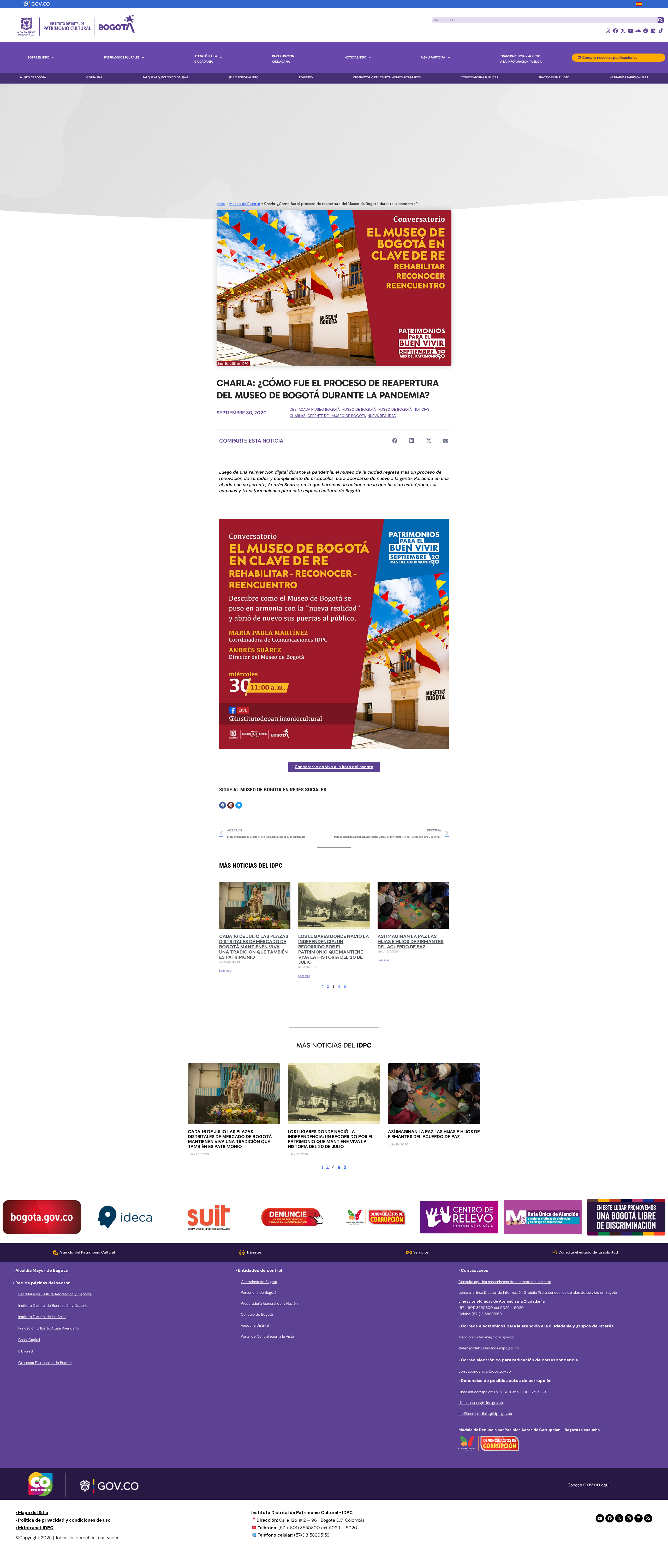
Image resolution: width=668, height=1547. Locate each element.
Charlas (298, 415)
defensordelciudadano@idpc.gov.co (488, 1348)
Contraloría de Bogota (259, 1281)
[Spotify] (645, 30)
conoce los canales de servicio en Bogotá (582, 1292)
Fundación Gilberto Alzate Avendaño (48, 1328)
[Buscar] (660, 20)
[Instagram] (607, 30)
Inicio (221, 203)
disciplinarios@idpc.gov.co (480, 1402)
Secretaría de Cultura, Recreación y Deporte (55, 1294)
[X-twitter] (623, 30)
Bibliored (25, 1351)
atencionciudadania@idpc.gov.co (486, 1337)
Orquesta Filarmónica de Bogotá (44, 1362)
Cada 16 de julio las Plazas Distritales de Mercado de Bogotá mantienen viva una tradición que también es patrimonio (253, 946)
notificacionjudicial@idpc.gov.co (485, 1413)
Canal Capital (29, 1339)
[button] (395, 441)
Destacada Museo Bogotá (315, 409)
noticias (422, 409)
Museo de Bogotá (244, 203)
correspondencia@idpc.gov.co (484, 1371)
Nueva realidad (382, 415)
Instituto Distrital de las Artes (42, 1316)
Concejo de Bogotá (257, 1314)
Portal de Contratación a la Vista (267, 1336)
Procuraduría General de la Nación (269, 1303)
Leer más (225, 971)
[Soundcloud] (638, 30)
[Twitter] (238, 805)
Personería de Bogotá (258, 1292)
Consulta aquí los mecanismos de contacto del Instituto (504, 1281)
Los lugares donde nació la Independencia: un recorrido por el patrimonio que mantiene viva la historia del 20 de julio (333, 949)
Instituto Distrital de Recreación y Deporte (53, 1305)
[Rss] (648, 1518)
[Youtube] (630, 30)
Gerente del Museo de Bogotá (336, 415)
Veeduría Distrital (255, 1325)
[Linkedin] (653, 30)
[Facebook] (615, 30)
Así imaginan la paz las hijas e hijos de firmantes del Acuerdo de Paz (411, 941)
